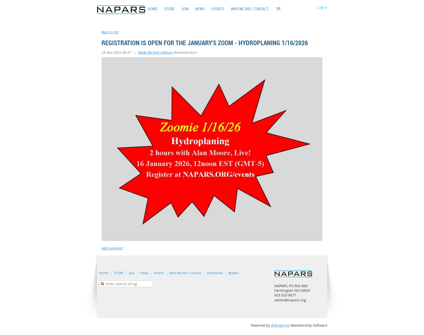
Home (103, 273)
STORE (118, 273)
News (144, 273)
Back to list (110, 32)
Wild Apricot (280, 325)
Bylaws (233, 273)
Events (159, 273)
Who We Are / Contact (185, 273)
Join (131, 273)
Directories (215, 273)
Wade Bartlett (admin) (155, 52)
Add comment (112, 248)
